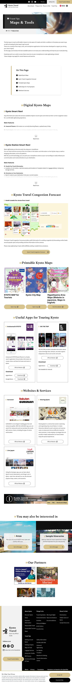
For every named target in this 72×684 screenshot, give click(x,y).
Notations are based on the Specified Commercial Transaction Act (57, 670)
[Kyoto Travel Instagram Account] (32, 2)
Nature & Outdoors (52, 617)
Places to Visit (46, 6)
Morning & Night (51, 615)
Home (8, 30)
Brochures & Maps (62, 502)
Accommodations (51, 620)
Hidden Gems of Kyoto (64, 619)
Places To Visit (64, 611)
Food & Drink (39, 629)
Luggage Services (29, 650)
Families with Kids (41, 642)
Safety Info (52, 2)
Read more (36, 139)
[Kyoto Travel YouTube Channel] (35, 2)
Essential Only (59, 680)
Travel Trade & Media (64, 2)
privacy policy (42, 681)
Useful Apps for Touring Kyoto (26, 86)
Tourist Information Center (42, 659)
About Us (26, 670)
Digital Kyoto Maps (23, 75)
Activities (38, 620)
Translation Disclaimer (40, 670)
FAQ (42, 2)
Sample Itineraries (64, 623)
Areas (26, 617)
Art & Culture (39, 626)
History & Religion (41, 623)
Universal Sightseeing (40, 646)
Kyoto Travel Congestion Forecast (27, 79)
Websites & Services (23, 90)
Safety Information (41, 639)
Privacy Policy (32, 670)
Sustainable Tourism (30, 628)
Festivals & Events (41, 617)
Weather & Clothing (42, 655)
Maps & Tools (15, 30)
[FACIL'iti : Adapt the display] (62, 6)
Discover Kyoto (29, 615)
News (26, 631)
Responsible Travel (30, 625)
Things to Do (38, 6)
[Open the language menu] (67, 6)
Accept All (59, 675)
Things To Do (40, 611)
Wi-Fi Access (28, 656)
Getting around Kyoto (29, 641)
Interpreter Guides (30, 653)
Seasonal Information (28, 622)
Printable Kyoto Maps (24, 83)
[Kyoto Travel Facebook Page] (29, 2)
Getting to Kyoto (29, 645)
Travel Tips (54, 6)
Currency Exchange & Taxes (30, 660)
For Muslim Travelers (39, 651)
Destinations (63, 615)
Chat (48, 502)
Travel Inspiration (41, 615)
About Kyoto (31, 6)
